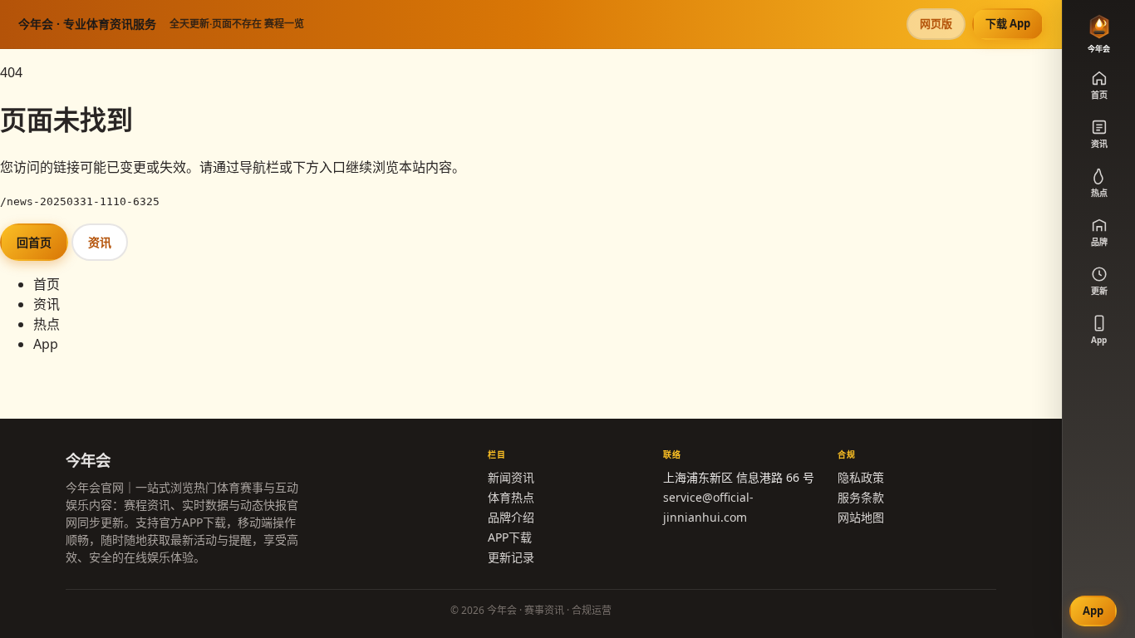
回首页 (34, 242)
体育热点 (511, 497)
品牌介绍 (511, 517)
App (45, 344)
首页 (46, 284)
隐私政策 (861, 477)
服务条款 (861, 497)
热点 (46, 324)
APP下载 (510, 537)
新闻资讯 (511, 477)
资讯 (99, 242)
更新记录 (511, 557)
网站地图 (861, 517)
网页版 (936, 23)
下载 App (1007, 23)
